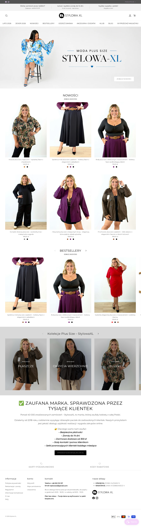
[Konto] (129, 15)
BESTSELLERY (48, 23)
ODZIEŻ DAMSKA (66, 23)
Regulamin (9, 490)
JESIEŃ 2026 (20, 23)
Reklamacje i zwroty (13, 486)
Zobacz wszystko (70, 99)
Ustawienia (31, 490)
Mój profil (30, 483)
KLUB (102, 23)
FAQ (6, 499)
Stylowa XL (13, 516)
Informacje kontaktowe (14, 493)
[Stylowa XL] (70, 15)
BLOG (110, 23)
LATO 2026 (7, 23)
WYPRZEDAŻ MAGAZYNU (127, 23)
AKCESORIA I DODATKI (86, 23)
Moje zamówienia (34, 486)
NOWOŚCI (34, 23)
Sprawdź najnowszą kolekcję (70, 453)
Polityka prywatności (13, 483)
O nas (7, 496)
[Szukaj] (6, 15)
